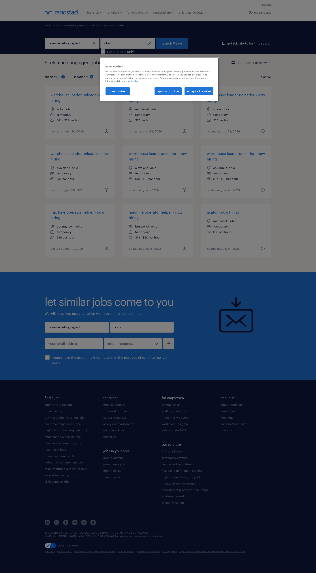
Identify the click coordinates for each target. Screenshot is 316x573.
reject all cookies (168, 91)
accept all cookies (199, 91)
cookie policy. (132, 81)
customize (117, 91)
